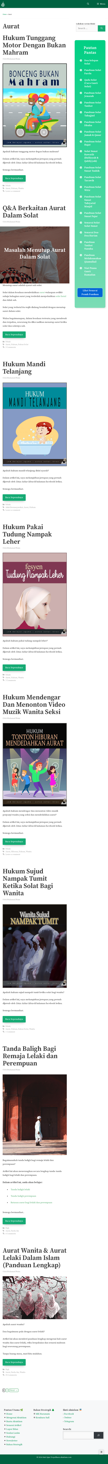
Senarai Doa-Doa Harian (91, 234)
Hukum (14, 188)
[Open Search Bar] (88, 4)
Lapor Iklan (12, 1429)
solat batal (61, 296)
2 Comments (11, 680)
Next (14, 1390)
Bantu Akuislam (14, 1421)
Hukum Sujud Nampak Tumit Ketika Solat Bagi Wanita (28, 882)
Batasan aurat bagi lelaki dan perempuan (31, 1202)
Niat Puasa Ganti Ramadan (90, 271)
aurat (42, 292)
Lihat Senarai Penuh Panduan (90, 292)
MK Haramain (43, 1413)
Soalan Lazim (13, 1433)
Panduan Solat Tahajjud (92, 114)
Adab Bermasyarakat (14, 507)
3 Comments (11, 347)
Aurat (8, 188)
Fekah (8, 185)
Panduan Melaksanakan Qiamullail (92, 258)
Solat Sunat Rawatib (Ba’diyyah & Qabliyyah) (91, 156)
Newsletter (11, 1440)
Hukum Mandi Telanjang (24, 368)
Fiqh (7, 1228)
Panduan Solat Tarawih (92, 179)
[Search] (101, 28)
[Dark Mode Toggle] (101, 1452)
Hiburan (14, 851)
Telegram (69, 1421)
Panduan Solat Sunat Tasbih (92, 169)
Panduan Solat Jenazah (92, 94)
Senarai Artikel (13, 1425)
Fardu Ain (15, 1231)
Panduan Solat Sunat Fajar (92, 214)
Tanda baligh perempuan (23, 1196)
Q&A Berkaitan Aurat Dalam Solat (34, 212)
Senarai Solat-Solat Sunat (92, 224)
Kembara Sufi (42, 1417)
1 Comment (10, 1032)
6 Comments (11, 1234)
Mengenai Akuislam (16, 1417)
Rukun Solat (23, 344)
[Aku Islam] (3, 4)
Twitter (67, 1417)
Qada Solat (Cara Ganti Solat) (91, 83)
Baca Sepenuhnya (14, 178)
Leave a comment (13, 191)
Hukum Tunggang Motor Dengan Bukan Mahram (34, 45)
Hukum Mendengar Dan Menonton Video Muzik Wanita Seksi (34, 704)
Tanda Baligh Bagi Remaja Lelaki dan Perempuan (30, 1056)
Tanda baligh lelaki (20, 1189)
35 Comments (11, 1375)
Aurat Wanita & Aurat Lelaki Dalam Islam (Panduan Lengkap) (35, 1258)
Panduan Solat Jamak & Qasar (92, 133)
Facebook (69, 1413)
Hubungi (10, 1436)
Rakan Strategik (14, 1444)
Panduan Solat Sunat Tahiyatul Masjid (92, 201)
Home (5, 14)
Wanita (21, 188)
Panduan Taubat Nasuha (89, 245)
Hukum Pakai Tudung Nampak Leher (27, 534)
